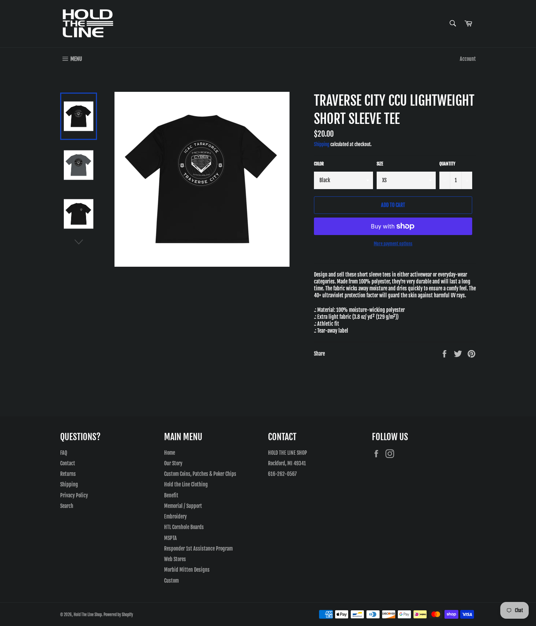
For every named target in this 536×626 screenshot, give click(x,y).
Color (319, 164)
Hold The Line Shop (88, 614)
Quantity (447, 164)
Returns (68, 474)
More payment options (393, 243)
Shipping (321, 144)
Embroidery (175, 516)
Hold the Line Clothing (186, 484)
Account (468, 59)
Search (66, 506)
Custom (171, 581)
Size (380, 164)
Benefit (171, 495)
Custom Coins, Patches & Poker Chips (200, 474)
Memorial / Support (183, 506)
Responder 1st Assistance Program (198, 548)
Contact (67, 463)
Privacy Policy (74, 495)
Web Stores (175, 559)
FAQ (63, 453)
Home (169, 453)
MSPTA (170, 538)
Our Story (173, 463)
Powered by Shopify (118, 614)
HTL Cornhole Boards (184, 527)
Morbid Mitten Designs (187, 570)
